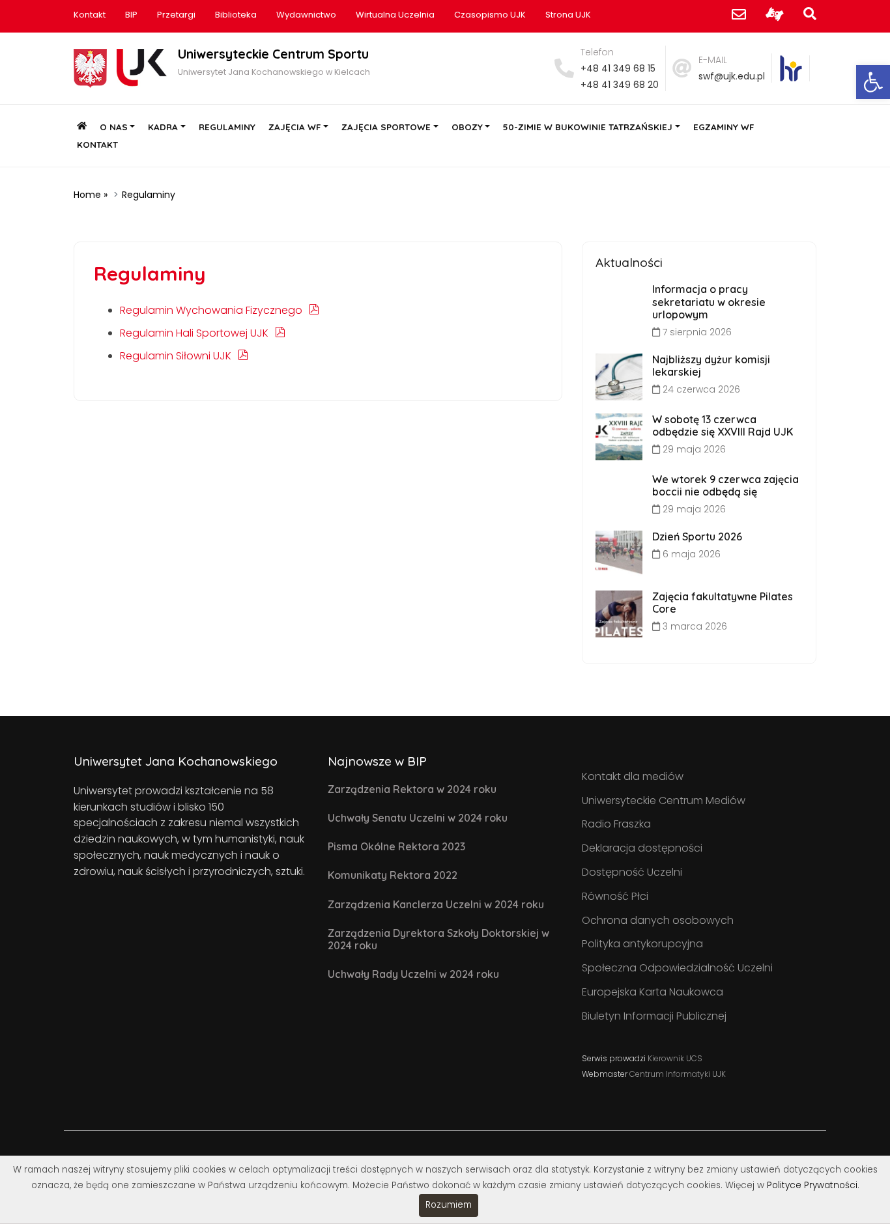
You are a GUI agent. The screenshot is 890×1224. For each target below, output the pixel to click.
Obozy (467, 126)
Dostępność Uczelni (632, 872)
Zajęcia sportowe (386, 126)
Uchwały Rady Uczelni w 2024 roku (413, 974)
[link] (791, 68)
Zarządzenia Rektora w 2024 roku (412, 789)
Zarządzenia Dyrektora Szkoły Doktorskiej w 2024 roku (438, 939)
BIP (131, 14)
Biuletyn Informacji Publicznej (654, 1015)
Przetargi (176, 14)
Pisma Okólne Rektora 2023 (396, 846)
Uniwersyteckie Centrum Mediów (663, 800)
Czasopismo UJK (490, 14)
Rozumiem (448, 1205)
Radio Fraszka (616, 823)
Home (87, 194)
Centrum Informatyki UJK (677, 1073)
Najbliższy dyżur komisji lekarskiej (711, 365)
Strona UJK (568, 14)
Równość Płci (615, 896)
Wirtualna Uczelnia (395, 14)
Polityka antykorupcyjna (642, 943)
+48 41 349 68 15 (618, 68)
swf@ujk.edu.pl (731, 76)
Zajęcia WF (294, 126)
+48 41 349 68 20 (620, 84)
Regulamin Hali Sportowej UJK (194, 333)
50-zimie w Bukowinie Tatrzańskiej (587, 126)
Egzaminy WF (723, 126)
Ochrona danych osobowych (658, 920)
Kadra (163, 126)
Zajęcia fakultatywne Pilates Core (722, 602)
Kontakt (90, 14)
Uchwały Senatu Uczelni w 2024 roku (418, 817)
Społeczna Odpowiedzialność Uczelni (677, 967)
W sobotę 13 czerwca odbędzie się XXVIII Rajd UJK (722, 425)
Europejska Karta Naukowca (652, 991)
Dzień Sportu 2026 (697, 536)
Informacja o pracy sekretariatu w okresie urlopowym (709, 301)
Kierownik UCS (675, 1058)
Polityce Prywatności (812, 1185)
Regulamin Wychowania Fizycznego (211, 310)
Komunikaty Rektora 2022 (392, 875)
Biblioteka (236, 14)
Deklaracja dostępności (642, 848)
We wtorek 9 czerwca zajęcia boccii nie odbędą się (725, 485)
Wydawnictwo (306, 14)
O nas (114, 126)
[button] (873, 82)
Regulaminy (227, 126)
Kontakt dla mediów (632, 776)
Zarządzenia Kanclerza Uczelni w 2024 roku (436, 904)
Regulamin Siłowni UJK (175, 355)
